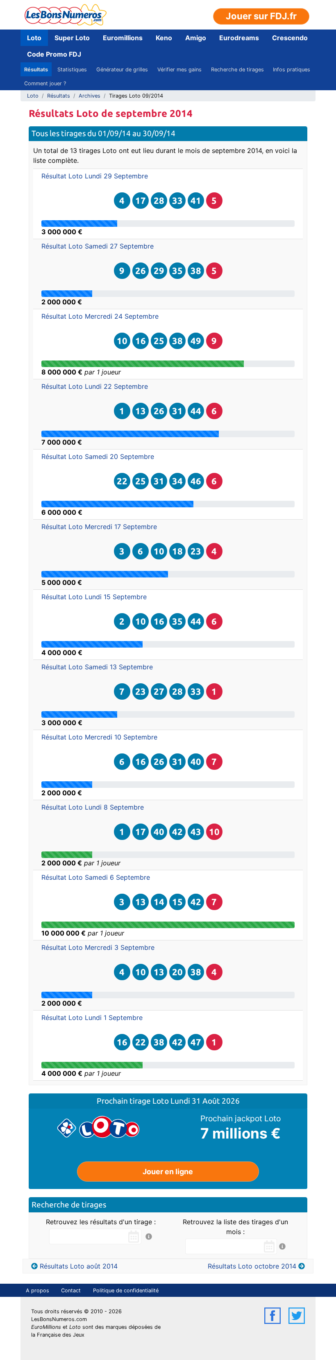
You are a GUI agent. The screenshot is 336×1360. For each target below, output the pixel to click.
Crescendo (290, 38)
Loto (34, 38)
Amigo (195, 38)
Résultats (36, 69)
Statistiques (72, 69)
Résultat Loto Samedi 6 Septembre (95, 877)
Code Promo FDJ (54, 54)
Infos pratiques (291, 69)
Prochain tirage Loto (133, 1100)
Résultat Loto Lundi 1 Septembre (92, 1017)
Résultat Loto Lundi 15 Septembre (94, 597)
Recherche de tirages (237, 69)
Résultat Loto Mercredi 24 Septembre (100, 316)
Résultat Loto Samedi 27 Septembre (97, 246)
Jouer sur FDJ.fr (261, 16)
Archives (89, 96)
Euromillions (123, 38)
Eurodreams (239, 38)
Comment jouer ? (45, 83)
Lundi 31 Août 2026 (205, 1100)
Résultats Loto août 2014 (79, 1266)
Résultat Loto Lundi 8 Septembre (92, 807)
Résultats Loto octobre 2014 (252, 1266)
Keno (164, 38)
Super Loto (72, 38)
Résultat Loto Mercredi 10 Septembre (99, 737)
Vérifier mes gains (179, 69)
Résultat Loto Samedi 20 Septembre (97, 456)
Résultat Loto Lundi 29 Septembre (94, 176)
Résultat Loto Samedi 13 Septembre (97, 667)
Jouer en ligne (168, 1171)
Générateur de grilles (122, 69)
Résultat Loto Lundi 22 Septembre (94, 386)
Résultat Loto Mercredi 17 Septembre (99, 527)
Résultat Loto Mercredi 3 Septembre (97, 947)
